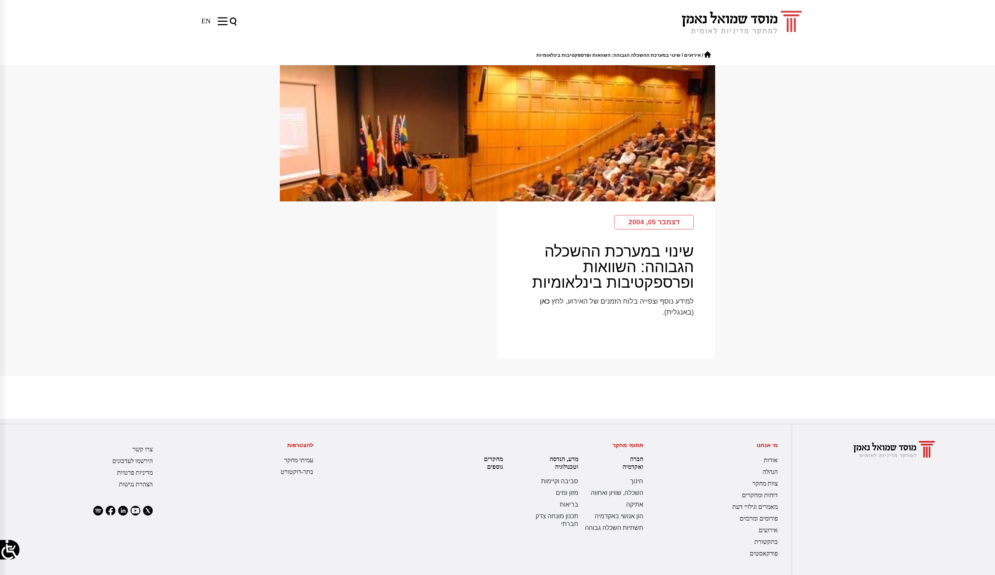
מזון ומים (567, 492)
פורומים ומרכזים (759, 518)
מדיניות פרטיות (135, 472)
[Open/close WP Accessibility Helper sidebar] (9, 549)
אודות (771, 460)
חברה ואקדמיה (633, 463)
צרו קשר (143, 449)
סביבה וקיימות (559, 481)
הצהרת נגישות (136, 484)
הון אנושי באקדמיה (619, 516)
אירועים (692, 55)
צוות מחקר (765, 483)
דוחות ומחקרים (760, 495)
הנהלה (770, 471)
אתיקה (634, 504)
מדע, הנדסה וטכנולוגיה (564, 463)
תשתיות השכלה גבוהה (614, 527)
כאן (545, 301)
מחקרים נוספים (493, 463)
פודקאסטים (764, 553)
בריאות (569, 504)
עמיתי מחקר (298, 460)
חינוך (636, 481)
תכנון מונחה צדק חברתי (557, 520)
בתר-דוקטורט (297, 471)
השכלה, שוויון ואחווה (617, 492)
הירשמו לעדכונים (132, 461)
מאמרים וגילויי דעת (755, 506)
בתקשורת (766, 541)
